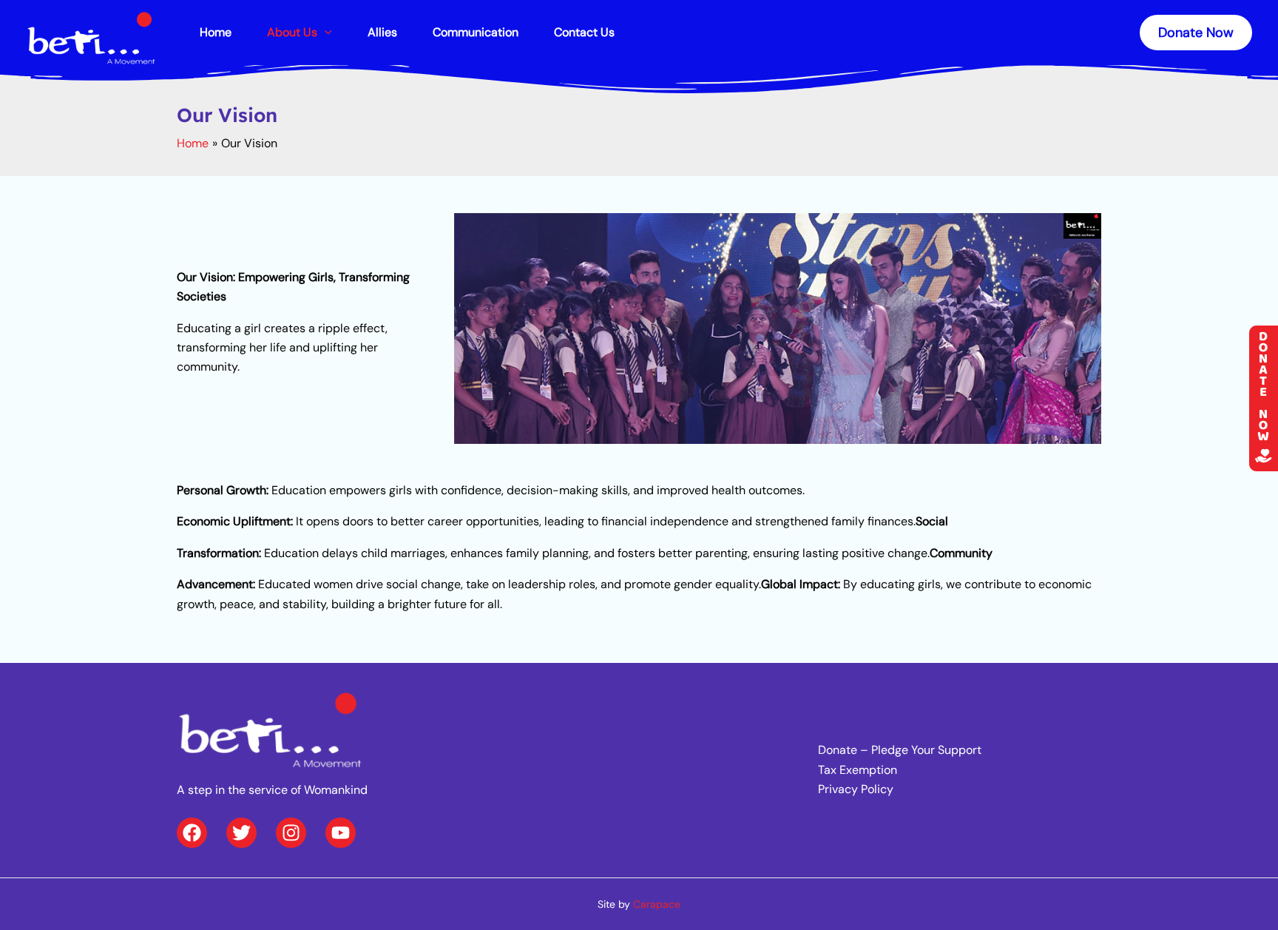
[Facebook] (192, 833)
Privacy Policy (855, 789)
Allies (382, 32)
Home (215, 32)
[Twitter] (241, 833)
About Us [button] (292, 32)
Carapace (656, 904)
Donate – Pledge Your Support (899, 750)
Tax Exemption (857, 770)
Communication (475, 32)
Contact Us (584, 32)
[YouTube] (340, 833)
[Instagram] (291, 833)
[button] (324, 32)
